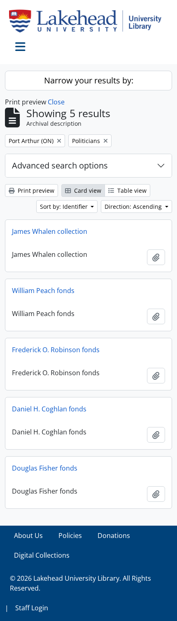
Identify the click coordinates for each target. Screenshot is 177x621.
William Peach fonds (43, 290)
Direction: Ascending (134, 206)
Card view (86, 190)
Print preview (35, 190)
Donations (114, 535)
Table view (131, 190)
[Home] (88, 21)
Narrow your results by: (88, 80)
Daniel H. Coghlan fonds (49, 408)
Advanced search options (60, 165)
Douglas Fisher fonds (44, 468)
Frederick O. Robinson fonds (56, 349)
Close (56, 101)
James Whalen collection (49, 231)
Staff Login (31, 607)
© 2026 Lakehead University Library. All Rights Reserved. (80, 583)
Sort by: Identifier (64, 206)
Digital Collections (42, 555)
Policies (70, 535)
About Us (28, 535)
